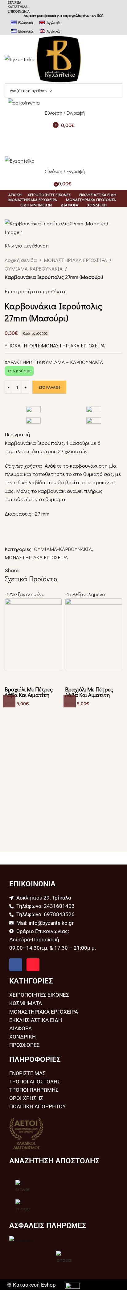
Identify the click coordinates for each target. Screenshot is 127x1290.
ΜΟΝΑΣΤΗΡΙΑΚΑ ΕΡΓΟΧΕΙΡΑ (75, 259)
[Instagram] (33, 964)
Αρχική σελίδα (21, 259)
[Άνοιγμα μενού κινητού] (63, 137)
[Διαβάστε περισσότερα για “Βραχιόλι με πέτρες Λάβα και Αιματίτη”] (9, 701)
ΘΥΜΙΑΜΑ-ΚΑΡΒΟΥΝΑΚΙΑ (34, 268)
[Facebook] (15, 964)
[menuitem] (22, 22)
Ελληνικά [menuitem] (25, 22)
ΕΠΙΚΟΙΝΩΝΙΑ (19, 11)
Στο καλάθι (49, 387)
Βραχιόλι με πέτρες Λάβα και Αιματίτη (29, 692)
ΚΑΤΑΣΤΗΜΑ (17, 6)
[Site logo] (20, 58)
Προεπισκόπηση (12, 679)
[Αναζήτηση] (63, 150)
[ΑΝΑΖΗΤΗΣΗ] (115, 90)
